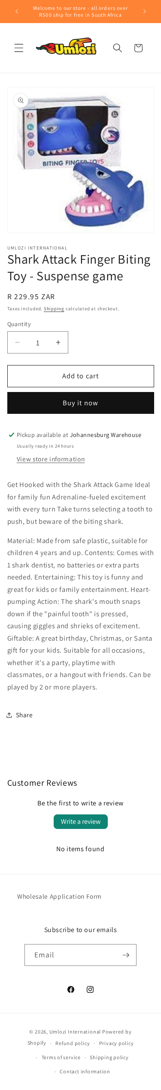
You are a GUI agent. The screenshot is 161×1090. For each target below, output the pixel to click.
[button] (19, 48)
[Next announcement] (144, 11)
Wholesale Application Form (59, 896)
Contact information (85, 1071)
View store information (51, 458)
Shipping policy (109, 1057)
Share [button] (24, 714)
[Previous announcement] (16, 11)
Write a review (80, 821)
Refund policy (72, 1043)
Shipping (54, 309)
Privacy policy (116, 1043)
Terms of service (61, 1057)
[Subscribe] (125, 955)
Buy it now (80, 402)
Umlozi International (75, 1031)
